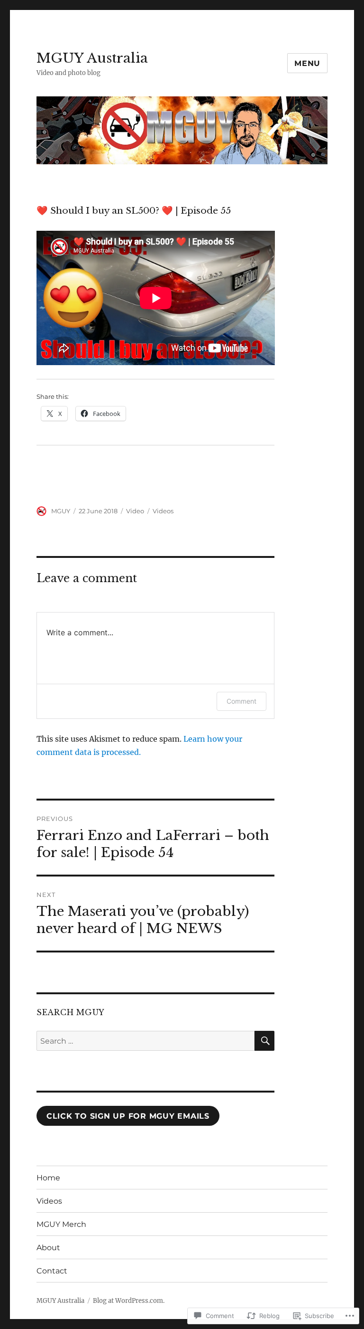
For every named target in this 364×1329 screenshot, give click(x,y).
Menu (307, 63)
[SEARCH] (264, 1041)
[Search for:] (145, 1041)
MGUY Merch (61, 1224)
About (48, 1247)
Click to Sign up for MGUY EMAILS (127, 1116)
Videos (163, 511)
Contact (51, 1270)
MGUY (60, 511)
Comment (241, 701)
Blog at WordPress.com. (128, 1301)
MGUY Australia (92, 58)
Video (135, 511)
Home (48, 1177)
